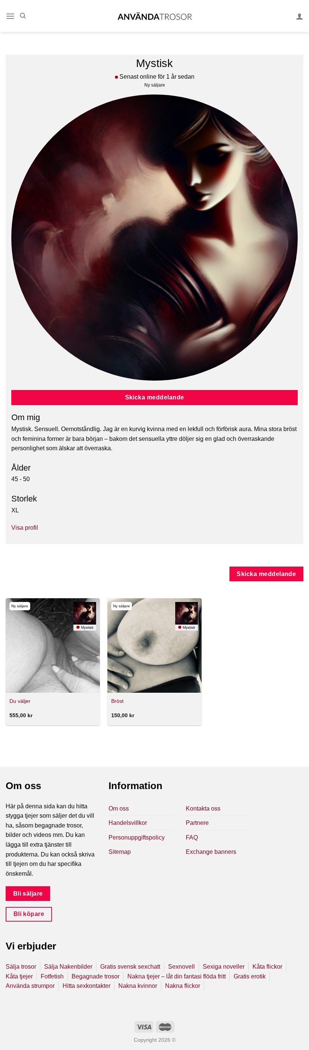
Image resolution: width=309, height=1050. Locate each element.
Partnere (197, 823)
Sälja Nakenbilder (68, 966)
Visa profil (24, 527)
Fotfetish (52, 976)
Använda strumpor (30, 986)
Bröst (117, 701)
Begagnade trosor (95, 976)
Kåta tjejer (19, 976)
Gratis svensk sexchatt (130, 966)
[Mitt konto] (299, 16)
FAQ (192, 837)
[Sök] (23, 16)
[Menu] (10, 16)
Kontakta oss (203, 808)
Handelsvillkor (128, 823)
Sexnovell (181, 966)
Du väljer (20, 701)
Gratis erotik (250, 976)
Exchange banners (211, 852)
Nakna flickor (182, 986)
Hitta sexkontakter (86, 986)
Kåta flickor (267, 966)
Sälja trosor (21, 966)
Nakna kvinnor (137, 986)
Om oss (119, 808)
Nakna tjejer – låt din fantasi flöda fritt (176, 976)
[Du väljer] (53, 645)
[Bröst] (154, 645)
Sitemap (120, 852)
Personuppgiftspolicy (137, 837)
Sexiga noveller (224, 966)
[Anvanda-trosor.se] (155, 16)
